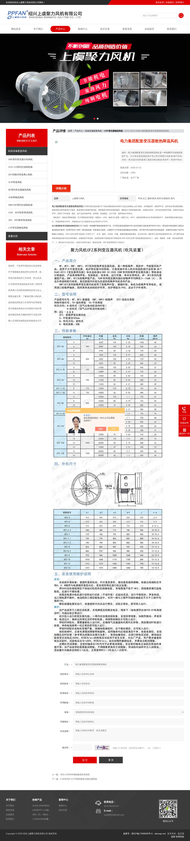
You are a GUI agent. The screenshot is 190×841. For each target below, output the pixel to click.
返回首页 (160, 2)
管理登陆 (180, 836)
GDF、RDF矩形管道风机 (20, 212)
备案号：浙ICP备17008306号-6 (138, 833)
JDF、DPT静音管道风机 (20, 220)
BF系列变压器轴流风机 (19, 190)
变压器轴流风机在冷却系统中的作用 (24, 308)
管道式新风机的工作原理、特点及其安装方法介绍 (26, 278)
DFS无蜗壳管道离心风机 (20, 174)
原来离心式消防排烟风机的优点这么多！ (26, 290)
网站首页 (16, 29)
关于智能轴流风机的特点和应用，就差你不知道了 (26, 272)
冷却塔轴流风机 (16, 197)
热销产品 (37, 799)
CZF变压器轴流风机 (18, 228)
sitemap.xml (160, 833)
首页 (70, 131)
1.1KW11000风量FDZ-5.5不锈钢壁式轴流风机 (42, 819)
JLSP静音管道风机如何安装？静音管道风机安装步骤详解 (26, 284)
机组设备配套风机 (93, 131)
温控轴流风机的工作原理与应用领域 (24, 302)
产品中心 (60, 29)
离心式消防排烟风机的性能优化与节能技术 (26, 321)
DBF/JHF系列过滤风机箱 (20, 205)
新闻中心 (82, 29)
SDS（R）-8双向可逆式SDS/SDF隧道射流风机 (42, 814)
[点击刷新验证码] (102, 747)
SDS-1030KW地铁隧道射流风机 (75, 774)
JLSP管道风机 (15, 182)
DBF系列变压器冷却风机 (20, 159)
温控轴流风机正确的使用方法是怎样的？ (26, 314)
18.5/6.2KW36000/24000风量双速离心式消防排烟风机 (42, 805)
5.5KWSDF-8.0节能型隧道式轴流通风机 (78, 779)
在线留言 (170, 2)
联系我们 (180, 2)
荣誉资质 (127, 29)
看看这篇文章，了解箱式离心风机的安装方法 (26, 296)
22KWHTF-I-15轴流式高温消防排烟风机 (42, 810)
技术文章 (105, 29)
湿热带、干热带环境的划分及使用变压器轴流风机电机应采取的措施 (26, 266)
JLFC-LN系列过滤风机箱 (20, 167)
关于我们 (38, 29)
